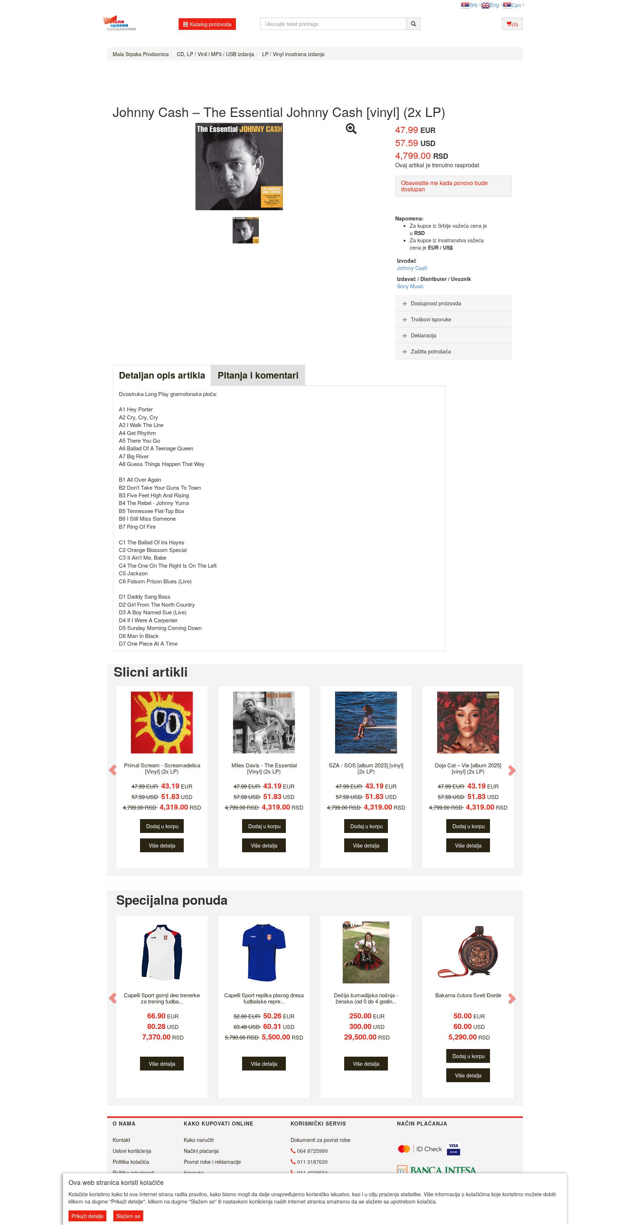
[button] (113, 770)
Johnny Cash (412, 267)
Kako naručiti (199, 1139)
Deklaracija (423, 335)
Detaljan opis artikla (162, 374)
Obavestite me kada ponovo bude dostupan (444, 186)
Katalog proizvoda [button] (211, 24)
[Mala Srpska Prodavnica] (117, 24)
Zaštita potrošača (431, 351)
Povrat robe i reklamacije (212, 1161)
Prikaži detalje (87, 1216)
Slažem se (128, 1216)
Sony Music (410, 286)
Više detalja (162, 845)
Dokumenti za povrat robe (320, 1139)
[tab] (453, 303)
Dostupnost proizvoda (436, 303)
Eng (494, 4)
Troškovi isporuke (431, 319)
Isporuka (194, 1172)
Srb (474, 4)
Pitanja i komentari (258, 374)
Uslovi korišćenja (132, 1150)
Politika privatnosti (133, 1172)
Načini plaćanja (201, 1150)
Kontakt (121, 1139)
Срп (516, 4)
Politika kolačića (131, 1161)
